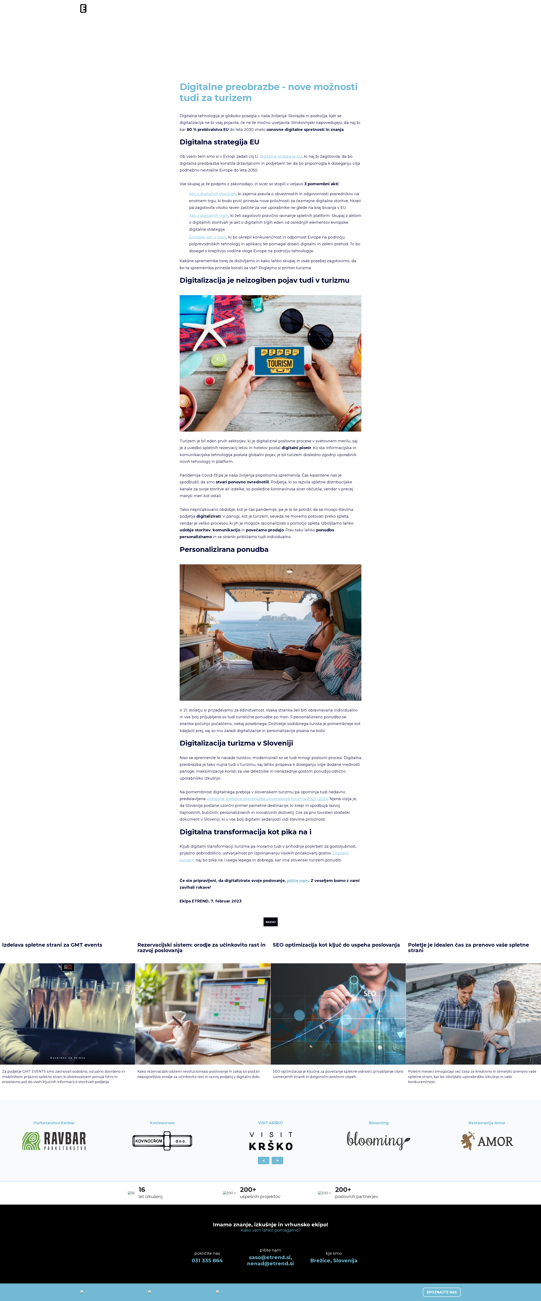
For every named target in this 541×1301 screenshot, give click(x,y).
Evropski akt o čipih (207, 237)
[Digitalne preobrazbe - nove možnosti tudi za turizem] (270, 430)
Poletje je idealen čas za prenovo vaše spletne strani (468, 947)
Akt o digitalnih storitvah (212, 194)
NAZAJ (271, 922)
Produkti (327, 8)
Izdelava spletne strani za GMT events (52, 945)
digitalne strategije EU (281, 156)
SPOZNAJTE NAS (442, 1292)
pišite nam (297, 880)
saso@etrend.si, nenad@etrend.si (270, 1260)
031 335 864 (207, 1260)
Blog (383, 8)
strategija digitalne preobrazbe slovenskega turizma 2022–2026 (267, 799)
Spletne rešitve (297, 8)
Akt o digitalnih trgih (208, 215)
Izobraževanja (357, 8)
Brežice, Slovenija (334, 1260)
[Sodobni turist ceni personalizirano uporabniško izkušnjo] (270, 699)
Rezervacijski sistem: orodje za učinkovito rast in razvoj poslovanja (201, 947)
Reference (405, 8)
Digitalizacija (261, 8)
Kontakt (451, 8)
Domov (264, 68)
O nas (429, 8)
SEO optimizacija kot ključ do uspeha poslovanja (336, 945)
